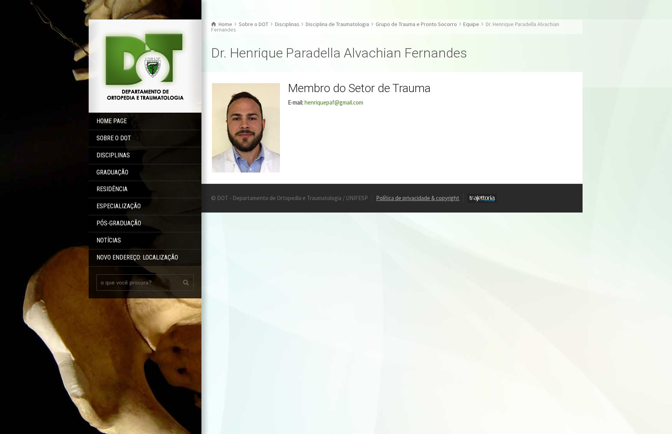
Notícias (108, 240)
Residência (112, 189)
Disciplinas (113, 155)
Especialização (118, 206)
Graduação (112, 172)
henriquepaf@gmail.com (333, 102)
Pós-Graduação (118, 223)
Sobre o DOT (113, 138)
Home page (111, 121)
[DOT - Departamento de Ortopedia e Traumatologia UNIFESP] (145, 65)
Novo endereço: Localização (137, 257)
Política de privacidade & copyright (417, 198)
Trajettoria (482, 198)
